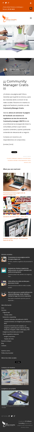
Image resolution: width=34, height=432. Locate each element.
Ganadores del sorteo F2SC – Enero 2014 (15, 216)
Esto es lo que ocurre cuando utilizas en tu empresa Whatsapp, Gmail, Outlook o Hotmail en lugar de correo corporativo (20, 294)
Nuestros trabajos (6, 341)
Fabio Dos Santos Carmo (16, 69)
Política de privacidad (7, 353)
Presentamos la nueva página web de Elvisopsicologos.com (14, 194)
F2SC (29, 70)
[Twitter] (6, 2)
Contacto (3, 345)
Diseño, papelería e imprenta (11, 334)
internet (15, 160)
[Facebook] (3, 2)
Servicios (3, 310)
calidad (9, 158)
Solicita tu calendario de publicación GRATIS (16, 319)
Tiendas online (8, 315)
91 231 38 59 (11, 9)
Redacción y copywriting (9, 317)
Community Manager (17, 158)
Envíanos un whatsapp (16, 7)
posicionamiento (22, 160)
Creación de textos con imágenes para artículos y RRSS (17, 322)
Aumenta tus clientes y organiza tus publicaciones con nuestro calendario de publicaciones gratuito (20, 270)
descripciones (27, 158)
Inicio (2, 308)
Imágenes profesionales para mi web (13, 332)
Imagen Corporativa (9, 336)
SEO (30, 162)
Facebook (10, 160)
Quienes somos (5, 350)
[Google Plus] (8, 2)
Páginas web (6, 312)
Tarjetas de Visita (9, 339)
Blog (2, 343)
